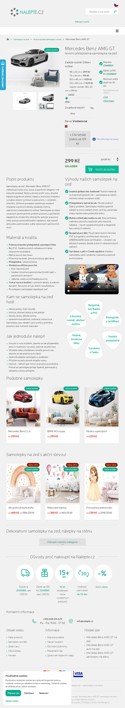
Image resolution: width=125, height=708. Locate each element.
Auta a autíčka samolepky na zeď (47, 39)
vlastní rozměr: (76, 86)
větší (67, 101)
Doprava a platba (55, 637)
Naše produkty (15, 637)
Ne (92, 107)
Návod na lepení (55, 641)
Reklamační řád (54, 650)
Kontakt (12, 655)
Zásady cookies (12, 701)
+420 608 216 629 (52, 618)
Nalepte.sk (75, 685)
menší (71, 94)
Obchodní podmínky (57, 646)
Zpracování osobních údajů (60, 655)
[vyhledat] (115, 11)
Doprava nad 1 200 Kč (23, 590)
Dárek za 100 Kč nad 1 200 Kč (43, 590)
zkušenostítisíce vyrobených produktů (62, 594)
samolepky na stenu (93, 685)
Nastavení (43, 693)
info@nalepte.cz (85, 621)
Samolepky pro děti (17, 641)
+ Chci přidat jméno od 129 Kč (77, 139)
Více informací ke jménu (108, 139)
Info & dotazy (14, 650)
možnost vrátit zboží (82, 590)
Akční (102, 586)
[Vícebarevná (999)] (66, 126)
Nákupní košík (82, 21)
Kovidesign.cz (104, 702)
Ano (72, 113)
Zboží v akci (14, 646)
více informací (108, 98)
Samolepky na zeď (21, 39)
